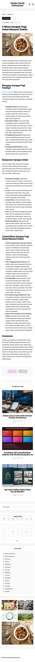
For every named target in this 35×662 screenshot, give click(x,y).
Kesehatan (8, 564)
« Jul (17, 540)
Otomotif (7, 575)
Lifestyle (7, 570)
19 (13, 531)
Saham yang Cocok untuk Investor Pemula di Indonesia (17, 417)
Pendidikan (8, 578)
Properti (7, 580)
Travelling (7, 586)
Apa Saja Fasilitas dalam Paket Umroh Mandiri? (17, 491)
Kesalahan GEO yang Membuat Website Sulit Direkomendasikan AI (17, 454)
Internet (7, 561)
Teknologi (7, 583)
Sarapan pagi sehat (7, 92)
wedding (7, 591)
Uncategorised (9, 588)
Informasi (7, 559)
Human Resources (10, 556)
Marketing (7, 572)
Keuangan (7, 567)
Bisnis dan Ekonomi (10, 553)
